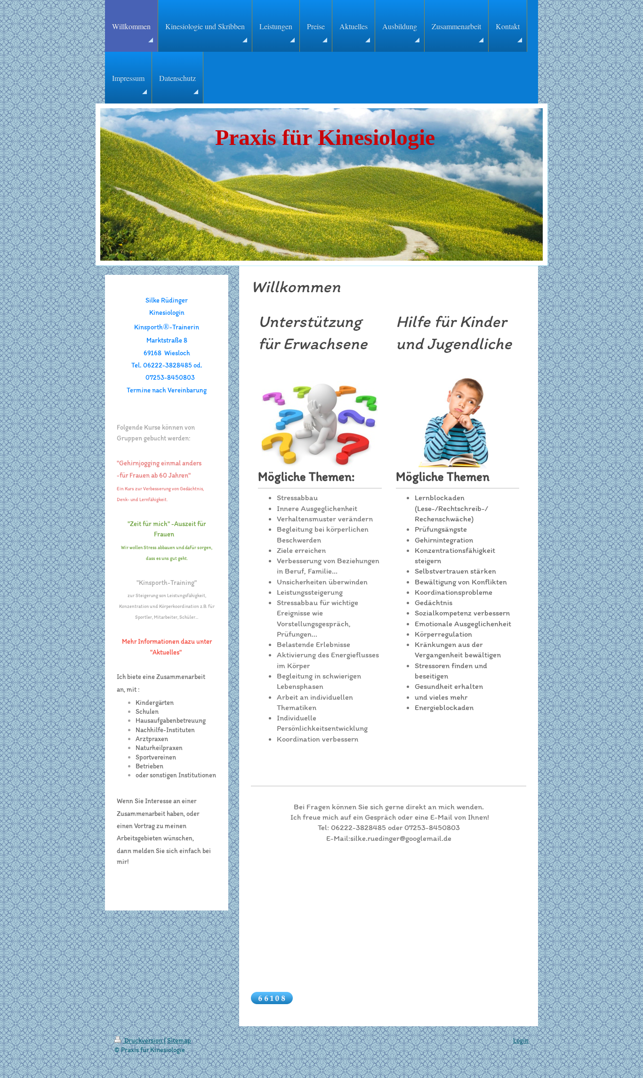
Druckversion (143, 1040)
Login (521, 1040)
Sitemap (179, 1040)
